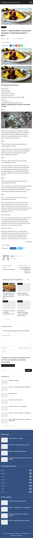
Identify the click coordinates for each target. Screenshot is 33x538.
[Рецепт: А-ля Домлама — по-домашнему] (4, 509)
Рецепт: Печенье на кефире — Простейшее (20, 413)
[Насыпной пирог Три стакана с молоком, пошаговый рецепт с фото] (9, 287)
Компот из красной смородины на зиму (19, 520)
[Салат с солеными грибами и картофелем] (4, 388)
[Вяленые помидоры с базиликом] (4, 453)
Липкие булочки (13, 393)
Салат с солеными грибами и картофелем (20, 387)
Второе (2, 470)
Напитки (3, 485)
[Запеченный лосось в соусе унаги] (4, 408)
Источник (29, 241)
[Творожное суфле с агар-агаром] (4, 502)
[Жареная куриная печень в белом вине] (23, 287)
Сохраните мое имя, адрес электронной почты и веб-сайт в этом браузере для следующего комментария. (16, 360)
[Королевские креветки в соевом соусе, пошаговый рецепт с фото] (23, 304)
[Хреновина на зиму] (4, 382)
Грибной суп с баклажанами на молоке (19, 444)
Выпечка (3, 473)
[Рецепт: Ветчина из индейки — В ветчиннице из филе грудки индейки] (4, 459)
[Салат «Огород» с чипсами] (4, 440)
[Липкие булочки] (4, 395)
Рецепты (4, 27)
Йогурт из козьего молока (16, 399)
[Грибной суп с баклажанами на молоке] (4, 446)
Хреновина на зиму (14, 380)
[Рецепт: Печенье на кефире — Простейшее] (4, 414)
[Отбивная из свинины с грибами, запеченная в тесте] (9, 304)
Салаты (2, 476)
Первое (2, 489)
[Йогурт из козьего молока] (4, 401)
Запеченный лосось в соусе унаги (17, 406)
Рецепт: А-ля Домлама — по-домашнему (19, 507)
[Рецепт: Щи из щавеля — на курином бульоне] (4, 515)
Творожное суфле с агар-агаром (17, 501)
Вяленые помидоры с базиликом (17, 451)
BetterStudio (20, 535)
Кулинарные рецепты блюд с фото (10, 2)
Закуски (3, 482)
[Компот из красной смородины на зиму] (4, 522)
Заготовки (3, 479)
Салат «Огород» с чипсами (16, 438)
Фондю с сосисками (8, 269)
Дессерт (3, 492)
